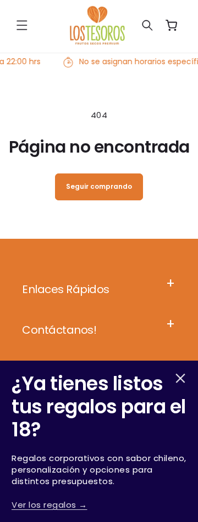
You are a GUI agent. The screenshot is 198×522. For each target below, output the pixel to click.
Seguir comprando (99, 186)
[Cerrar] (180, 378)
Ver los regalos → (49, 504)
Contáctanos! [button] (59, 330)
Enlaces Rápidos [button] (65, 289)
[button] (22, 25)
